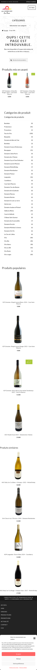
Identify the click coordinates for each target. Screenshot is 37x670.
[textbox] (19, 25)
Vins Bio (6, 241)
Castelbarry (7, 180)
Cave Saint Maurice (10, 184)
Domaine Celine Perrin (11, 153)
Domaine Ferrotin (9, 224)
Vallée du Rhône (9, 211)
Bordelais (7, 123)
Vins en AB (7, 247)
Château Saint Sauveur (11, 217)
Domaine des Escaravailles (12, 221)
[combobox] (18, 25)
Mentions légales (23, 667)
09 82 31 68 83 (31, 2)
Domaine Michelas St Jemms (12, 227)
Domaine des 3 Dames (10, 157)
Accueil (6, 30)
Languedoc (7, 177)
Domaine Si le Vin (9, 231)
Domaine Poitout (9, 174)
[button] (34, 638)
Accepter (18, 654)
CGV (2, 628)
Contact (4, 624)
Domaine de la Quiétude (11, 190)
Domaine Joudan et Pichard (12, 207)
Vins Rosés (7, 251)
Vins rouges (7, 254)
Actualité (5, 621)
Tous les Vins (8, 133)
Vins (5, 237)
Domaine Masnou (9, 194)
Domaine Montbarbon (11, 170)
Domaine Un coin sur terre (12, 200)
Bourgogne (7, 150)
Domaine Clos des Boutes (11, 187)
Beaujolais (7, 137)
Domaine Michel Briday (11, 167)
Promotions (7, 130)
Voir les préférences (18, 663)
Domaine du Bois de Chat (11, 140)
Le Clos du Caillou (9, 234)
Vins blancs (7, 244)
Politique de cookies (13, 667)
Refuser (18, 659)
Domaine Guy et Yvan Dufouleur (13, 160)
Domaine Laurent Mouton (12, 164)
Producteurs (8, 127)
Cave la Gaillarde (9, 214)
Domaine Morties (9, 197)
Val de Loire (7, 204)
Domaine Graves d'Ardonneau (13, 147)
